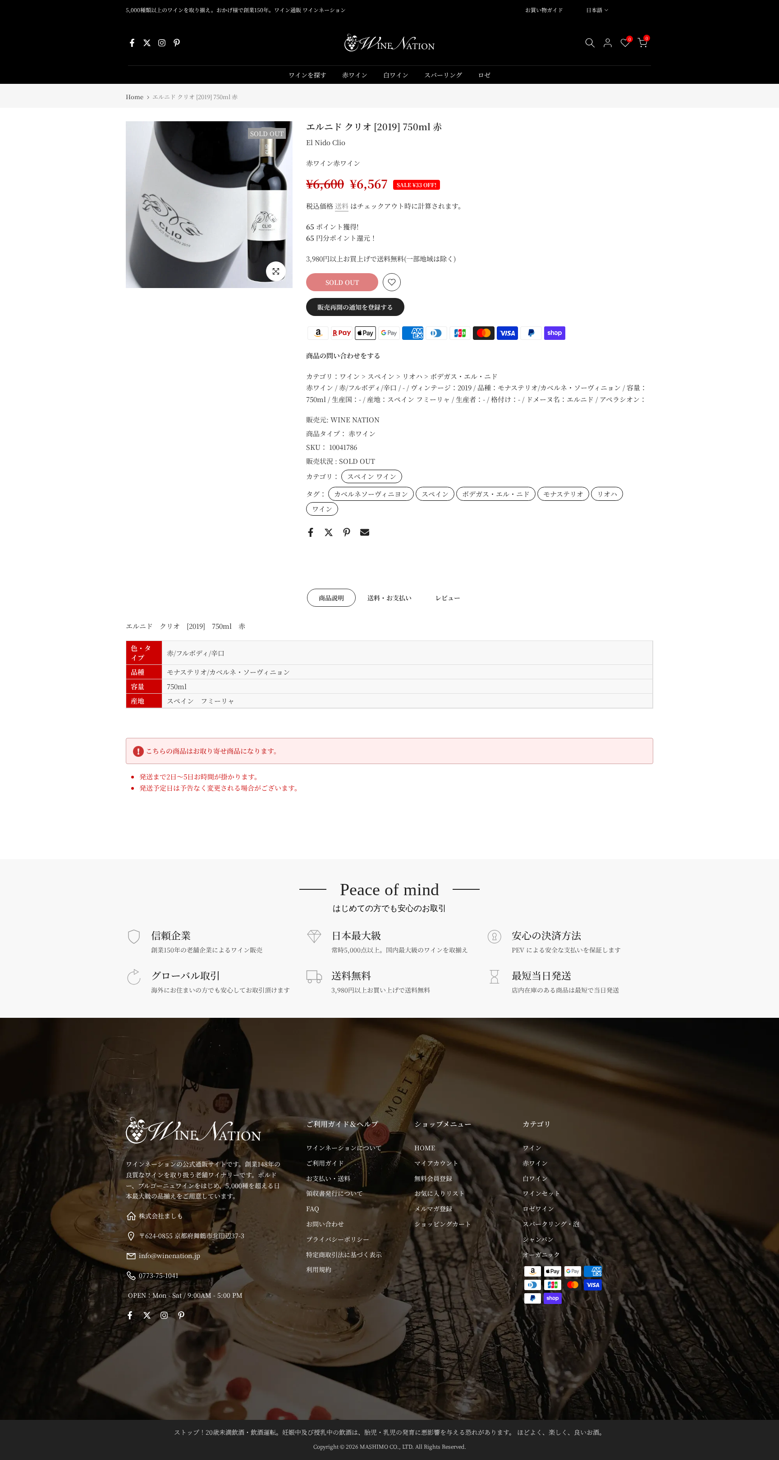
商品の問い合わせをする (343, 355)
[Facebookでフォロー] (132, 42)
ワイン (322, 508)
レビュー (447, 597)
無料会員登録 (433, 1178)
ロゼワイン (538, 1208)
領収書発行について (334, 1193)
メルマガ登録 (433, 1208)
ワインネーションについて (344, 1147)
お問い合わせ (325, 1223)
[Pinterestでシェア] (346, 532)
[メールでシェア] (364, 532)
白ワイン (395, 74)
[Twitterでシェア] (328, 532)
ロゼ (484, 74)
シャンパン (538, 1239)
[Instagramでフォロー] (162, 42)
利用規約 (318, 1269)
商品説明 (331, 597)
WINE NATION (355, 419)
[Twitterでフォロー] (147, 42)
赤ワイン (354, 74)
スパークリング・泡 (550, 1223)
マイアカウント (436, 1162)
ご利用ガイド (325, 1162)
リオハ (607, 494)
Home (134, 97)
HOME (424, 1147)
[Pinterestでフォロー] (177, 42)
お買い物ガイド (544, 10)
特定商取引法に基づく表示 (344, 1254)
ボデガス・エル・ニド (496, 494)
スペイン (435, 494)
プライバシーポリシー (337, 1239)
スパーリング (443, 74)
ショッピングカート (442, 1223)
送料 (341, 206)
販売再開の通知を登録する (355, 306)
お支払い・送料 (328, 1178)
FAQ (312, 1208)
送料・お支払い (389, 597)
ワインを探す (307, 74)
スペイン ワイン (371, 476)
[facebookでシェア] (310, 532)
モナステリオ (563, 494)
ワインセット (541, 1193)
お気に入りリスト (439, 1193)
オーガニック (541, 1254)
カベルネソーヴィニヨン (371, 494)
